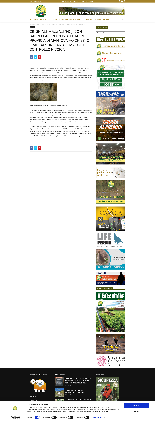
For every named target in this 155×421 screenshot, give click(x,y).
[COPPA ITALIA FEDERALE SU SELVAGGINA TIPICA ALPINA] (59, 392)
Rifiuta (136, 411)
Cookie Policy (33, 400)
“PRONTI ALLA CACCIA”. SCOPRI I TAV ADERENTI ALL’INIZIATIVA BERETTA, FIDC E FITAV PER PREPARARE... (78, 381)
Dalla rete (36, 24)
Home (31, 24)
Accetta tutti (136, 405)
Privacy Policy (33, 396)
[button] (123, 20)
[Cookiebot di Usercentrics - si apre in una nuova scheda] (15, 417)
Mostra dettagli (97, 417)
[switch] (54, 417)
